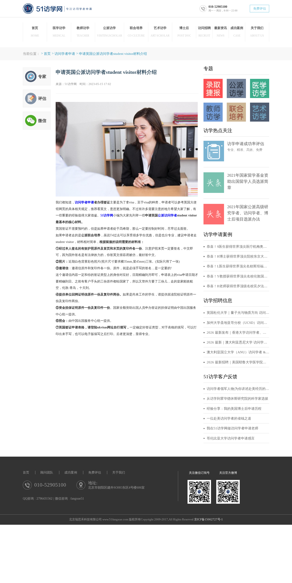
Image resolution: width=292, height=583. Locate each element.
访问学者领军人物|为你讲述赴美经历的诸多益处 (238, 389)
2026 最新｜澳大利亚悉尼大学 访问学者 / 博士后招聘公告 (238, 342)
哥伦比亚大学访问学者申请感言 (231, 438)
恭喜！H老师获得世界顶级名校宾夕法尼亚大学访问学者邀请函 (238, 286)
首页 (47, 54)
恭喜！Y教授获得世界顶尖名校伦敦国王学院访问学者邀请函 (238, 276)
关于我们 (118, 472)
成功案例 (70, 472)
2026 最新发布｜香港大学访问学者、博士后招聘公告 (238, 332)
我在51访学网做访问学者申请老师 (232, 428)
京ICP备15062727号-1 (208, 519)
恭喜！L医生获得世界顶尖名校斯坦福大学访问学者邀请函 (238, 266)
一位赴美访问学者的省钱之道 (229, 418)
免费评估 (259, 8)
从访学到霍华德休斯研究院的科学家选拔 (237, 398)
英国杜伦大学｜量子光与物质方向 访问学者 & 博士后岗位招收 (238, 312)
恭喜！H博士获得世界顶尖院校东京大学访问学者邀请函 (238, 256)
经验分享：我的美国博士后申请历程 (234, 408)
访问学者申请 (65, 54)
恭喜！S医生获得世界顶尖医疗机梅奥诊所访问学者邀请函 (238, 246)
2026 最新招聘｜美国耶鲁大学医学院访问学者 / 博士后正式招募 (238, 362)
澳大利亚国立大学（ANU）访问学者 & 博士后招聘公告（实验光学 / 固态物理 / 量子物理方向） (238, 352)
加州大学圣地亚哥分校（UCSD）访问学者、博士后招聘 (238, 323)
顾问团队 (46, 472)
